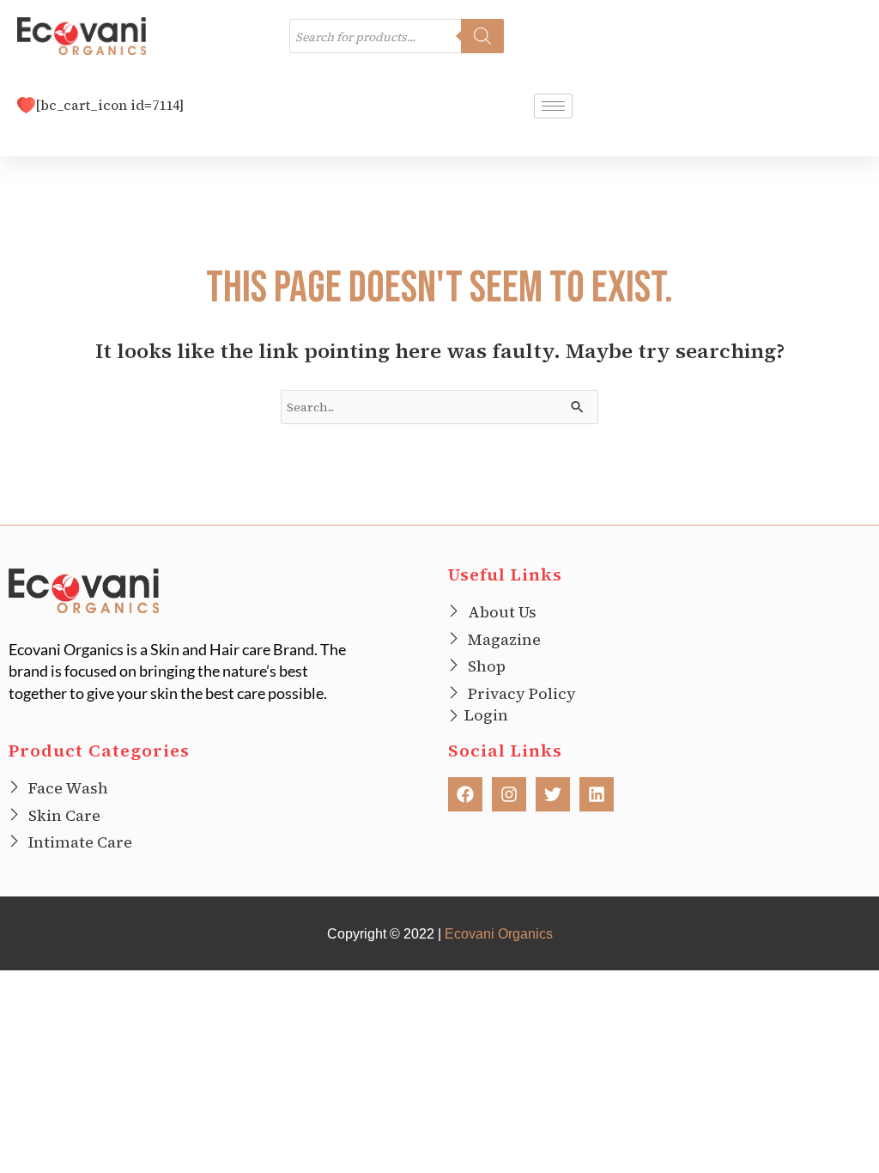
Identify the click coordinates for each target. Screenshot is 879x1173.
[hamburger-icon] (553, 106)
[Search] (482, 36)
